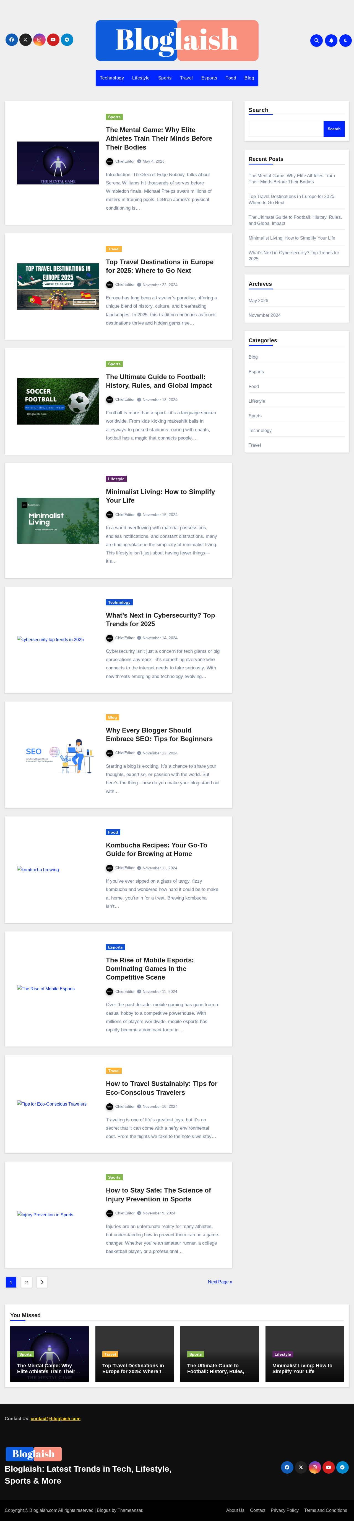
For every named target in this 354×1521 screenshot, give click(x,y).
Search (259, 110)
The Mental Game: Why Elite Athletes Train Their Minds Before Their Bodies (159, 138)
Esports (209, 78)
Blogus (104, 1510)
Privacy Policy (285, 1510)
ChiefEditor (125, 161)
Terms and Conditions (325, 1510)
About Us (235, 1510)
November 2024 (265, 315)
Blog (249, 78)
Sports (165, 78)
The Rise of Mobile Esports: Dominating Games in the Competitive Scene (150, 968)
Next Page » (220, 1282)
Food (230, 78)
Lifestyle (141, 78)
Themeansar (130, 1510)
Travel (186, 78)
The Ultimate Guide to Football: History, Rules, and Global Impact (215, 1371)
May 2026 (259, 300)
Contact (257, 1510)
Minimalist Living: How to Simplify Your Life (292, 238)
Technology (112, 78)
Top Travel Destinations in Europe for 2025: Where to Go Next (133, 1371)
